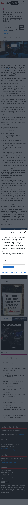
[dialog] (14, 252)
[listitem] (14, 260)
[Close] (25, 232)
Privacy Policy (22, 272)
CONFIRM (8, 267)
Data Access (14, 272)
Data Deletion (5, 272)
